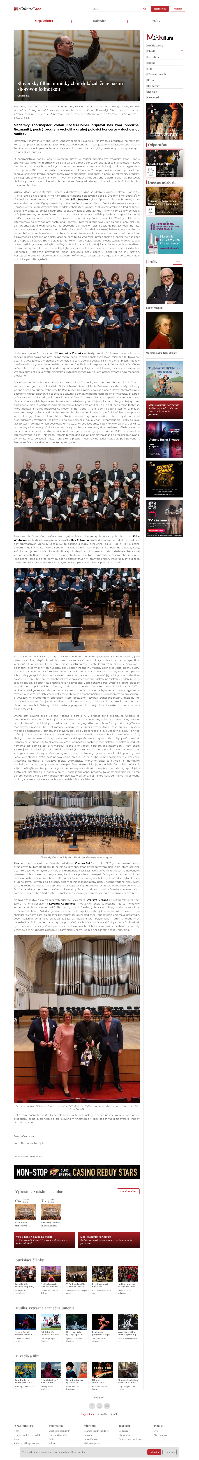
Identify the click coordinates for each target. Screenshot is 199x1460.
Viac (177, 261)
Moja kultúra (44, 21)
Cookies (88, 1434)
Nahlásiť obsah (91, 1439)
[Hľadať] (144, 8)
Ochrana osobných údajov (96, 1430)
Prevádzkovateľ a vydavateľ (27, 1434)
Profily (155, 21)
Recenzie (151, 91)
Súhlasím (154, 1451)
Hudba (150, 62)
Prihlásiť (178, 8)
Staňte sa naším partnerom (26, 1443)
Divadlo (151, 51)
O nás (16, 1430)
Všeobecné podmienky (59, 1430)
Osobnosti (152, 97)
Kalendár (99, 21)
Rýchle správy (154, 45)
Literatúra (152, 57)
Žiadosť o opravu (92, 1443)
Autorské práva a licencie (131, 1439)
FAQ (156, 1430)
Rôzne (150, 80)
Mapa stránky (160, 1434)
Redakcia (123, 1430)
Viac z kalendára (128, 1191)
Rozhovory (153, 85)
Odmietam (169, 1451)
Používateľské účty (58, 1434)
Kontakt (17, 1439)
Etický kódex (125, 1434)
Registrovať (160, 8)
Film (149, 68)
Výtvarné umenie (156, 74)
